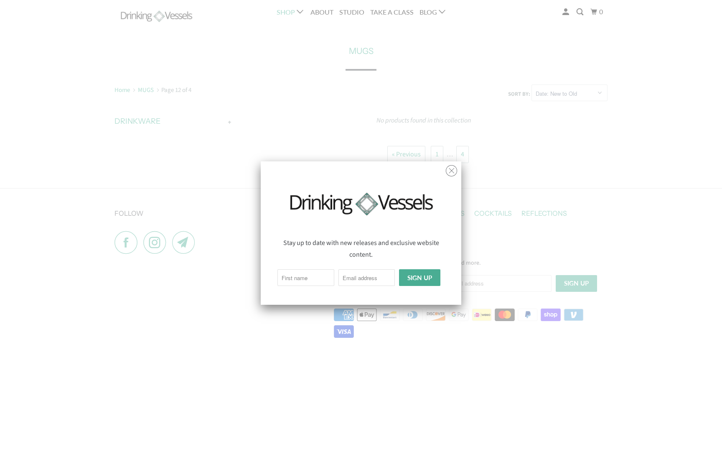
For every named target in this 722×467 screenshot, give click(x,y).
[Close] (451, 168)
